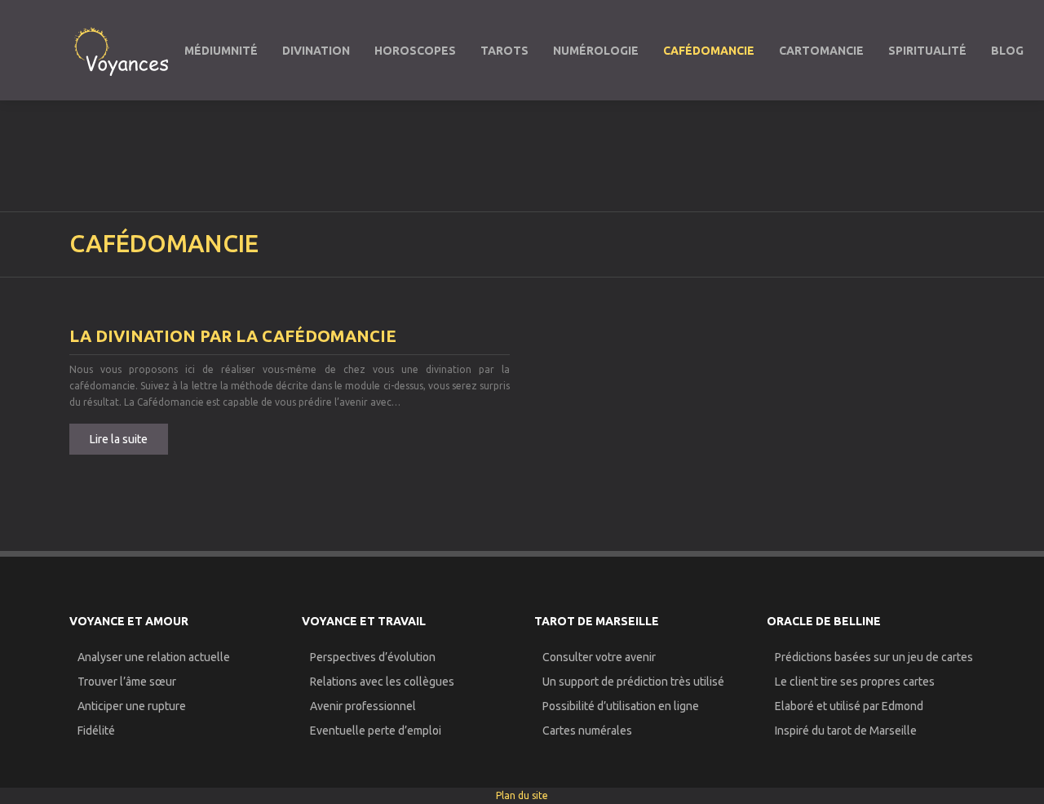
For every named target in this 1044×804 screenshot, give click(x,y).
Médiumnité (221, 50)
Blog (1007, 50)
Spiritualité (927, 50)
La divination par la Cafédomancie (232, 335)
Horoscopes (415, 50)
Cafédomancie (708, 50)
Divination (316, 50)
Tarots (504, 50)
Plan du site (522, 795)
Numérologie (596, 50)
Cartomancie (821, 50)
